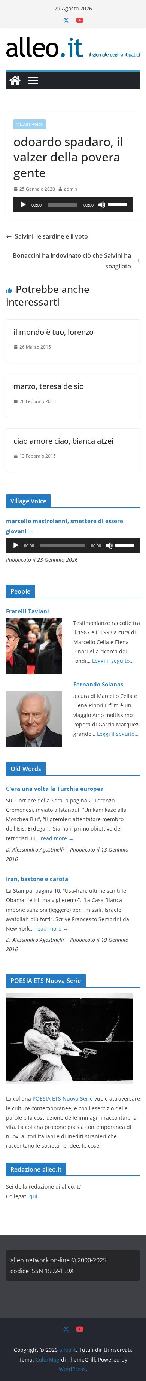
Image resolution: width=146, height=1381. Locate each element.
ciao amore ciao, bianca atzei (63, 441)
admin (70, 189)
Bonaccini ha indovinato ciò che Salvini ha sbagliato (72, 260)
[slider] (118, 204)
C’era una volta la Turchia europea (55, 788)
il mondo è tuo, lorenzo (53, 332)
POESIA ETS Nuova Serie (63, 1098)
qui (33, 1196)
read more (57, 838)
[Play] (23, 205)
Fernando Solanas (98, 684)
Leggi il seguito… (113, 660)
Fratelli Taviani (27, 611)
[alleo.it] (15, 80)
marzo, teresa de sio (48, 386)
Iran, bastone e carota (37, 879)
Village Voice (29, 124)
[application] (73, 204)
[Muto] (102, 205)
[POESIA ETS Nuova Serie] (69, 998)
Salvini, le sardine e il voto (51, 236)
